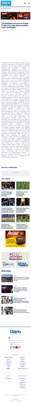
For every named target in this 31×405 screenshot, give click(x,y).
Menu (25, 3)
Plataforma (12, 401)
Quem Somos (22, 378)
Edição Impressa (8, 357)
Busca (29, 3)
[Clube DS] (15, 256)
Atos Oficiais (22, 363)
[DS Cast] (8, 264)
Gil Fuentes (8, 378)
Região (8, 368)
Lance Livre (8, 363)
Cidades (8, 365)
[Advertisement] (15, 50)
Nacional (22, 357)
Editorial (8, 361)
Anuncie (22, 386)
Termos (23, 380)
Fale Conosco (22, 384)
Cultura (22, 361)
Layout (13, 399)
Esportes (22, 359)
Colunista (22, 366)
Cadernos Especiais (22, 368)
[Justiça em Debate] (23, 264)
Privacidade (22, 387)
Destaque (22, 365)
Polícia (8, 366)
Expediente (22, 382)
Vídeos (8, 359)
